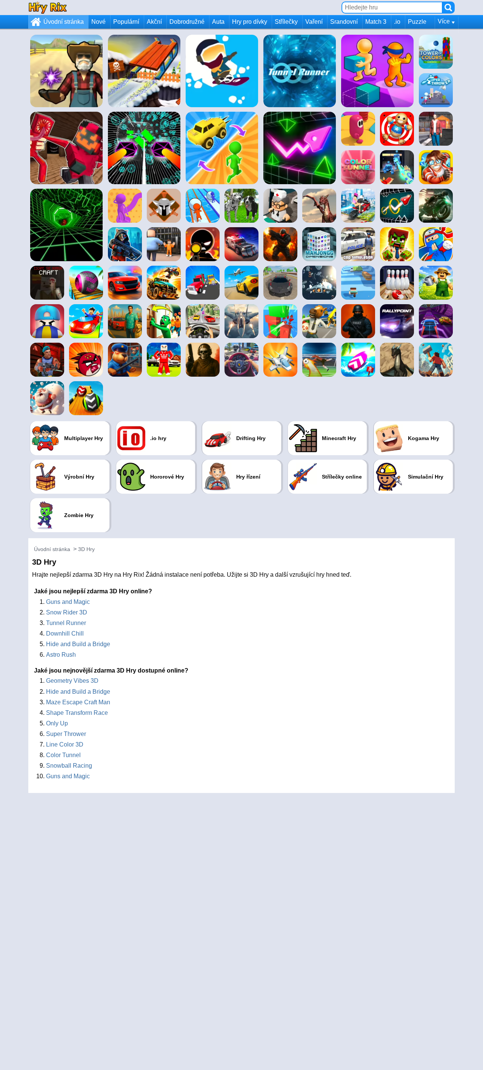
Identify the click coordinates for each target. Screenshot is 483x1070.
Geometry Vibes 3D (72, 680)
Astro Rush (61, 654)
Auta (218, 21)
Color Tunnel (63, 755)
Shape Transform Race (77, 713)
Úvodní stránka (63, 21)
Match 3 (375, 21)
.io (397, 21)
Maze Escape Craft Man (78, 702)
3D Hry (86, 549)
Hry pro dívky (249, 21)
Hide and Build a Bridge (78, 644)
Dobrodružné (187, 21)
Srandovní (344, 21)
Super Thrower (66, 734)
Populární (126, 21)
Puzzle (417, 21)
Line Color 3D (64, 744)
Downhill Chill (65, 633)
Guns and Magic (68, 602)
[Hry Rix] (47, 7)
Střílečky (286, 21)
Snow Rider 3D (66, 612)
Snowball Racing (69, 765)
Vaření (314, 21)
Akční (154, 21)
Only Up (57, 723)
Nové (98, 21)
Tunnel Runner (66, 623)
